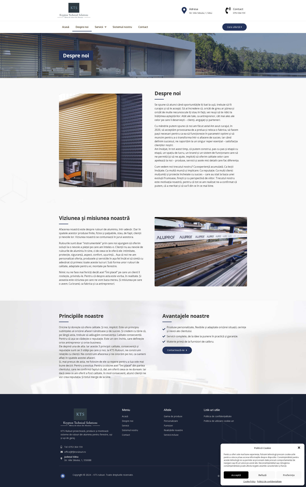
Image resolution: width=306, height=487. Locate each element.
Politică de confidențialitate (269, 481)
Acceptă (236, 475)
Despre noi (82, 27)
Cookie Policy (249, 481)
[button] (299, 448)
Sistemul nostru (122, 27)
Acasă (65, 27)
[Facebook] (63, 476)
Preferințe (289, 475)
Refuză (262, 475)
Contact (238, 9)
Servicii (99, 27)
